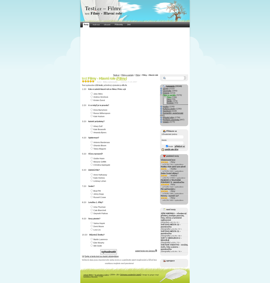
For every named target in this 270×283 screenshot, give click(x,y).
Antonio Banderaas (101, 142)
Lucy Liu (97, 230)
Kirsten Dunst (99, 100)
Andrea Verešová (100, 97)
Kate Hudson (99, 116)
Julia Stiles (98, 94)
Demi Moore (98, 226)
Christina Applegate (101, 165)
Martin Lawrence (100, 239)
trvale (170, 146)
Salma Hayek (99, 223)
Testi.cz (116, 75)
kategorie (170, 86)
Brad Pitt (97, 191)
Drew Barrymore (100, 110)
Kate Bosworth (99, 129)
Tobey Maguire (99, 149)
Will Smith (97, 246)
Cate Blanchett (99, 210)
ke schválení (102, 275)
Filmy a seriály (127, 75)
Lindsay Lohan (99, 181)
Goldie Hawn (99, 158)
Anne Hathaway (100, 175)
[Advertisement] (135, 51)
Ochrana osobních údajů (130, 275)
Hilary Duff (97, 126)
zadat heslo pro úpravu (145, 251)
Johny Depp (98, 194)
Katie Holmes (99, 178)
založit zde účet (171, 149)
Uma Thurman (99, 207)
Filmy (138, 75)
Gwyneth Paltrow (100, 213)
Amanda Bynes (99, 132)
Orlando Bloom (99, 145)
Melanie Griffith (99, 162)
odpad (88, 275)
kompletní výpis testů (90, 276)
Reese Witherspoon (101, 113)
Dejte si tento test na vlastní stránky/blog (102, 256)
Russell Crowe (99, 197)
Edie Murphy (98, 243)
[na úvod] (135, 11)
